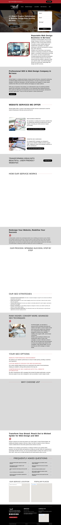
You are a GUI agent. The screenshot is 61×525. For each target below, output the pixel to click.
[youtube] (14, 514)
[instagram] (13, 514)
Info (50, 6)
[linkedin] (9, 514)
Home (22, 6)
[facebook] (11, 514)
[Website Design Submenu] (32, 6)
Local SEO (36, 6)
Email (40, 17)
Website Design (28, 6)
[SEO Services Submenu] (47, 6)
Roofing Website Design (29, 511)
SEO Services (44, 6)
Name (40, 13)
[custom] (16, 514)
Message (41, 22)
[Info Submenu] (51, 6)
